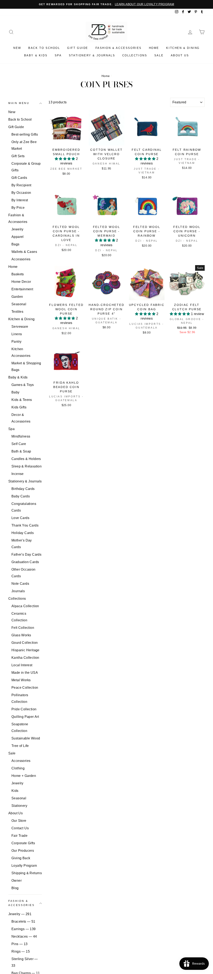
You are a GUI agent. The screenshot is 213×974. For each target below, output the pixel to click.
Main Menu (18, 103)
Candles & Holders (26, 459)
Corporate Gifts (23, 843)
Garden (17, 296)
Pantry (16, 341)
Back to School (44, 47)
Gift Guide (77, 47)
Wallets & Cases (24, 251)
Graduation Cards (25, 562)
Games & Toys (22, 385)
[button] (65, 159)
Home (154, 47)
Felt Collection (22, 627)
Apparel (17, 237)
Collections (134, 55)
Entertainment (22, 289)
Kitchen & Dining (183, 47)
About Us (180, 55)
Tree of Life (20, 746)
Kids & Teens (21, 400)
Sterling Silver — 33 (24, 962)
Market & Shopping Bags (26, 366)
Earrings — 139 (23, 929)
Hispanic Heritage (25, 650)
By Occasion (21, 192)
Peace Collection (24, 687)
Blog (15, 888)
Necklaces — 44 (24, 936)
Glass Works (21, 635)
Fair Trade (19, 835)
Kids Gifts (18, 407)
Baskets (17, 274)
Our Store (18, 820)
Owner (16, 880)
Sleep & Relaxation (26, 466)
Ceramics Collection (19, 617)
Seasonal (18, 304)
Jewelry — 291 (19, 914)
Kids (15, 790)
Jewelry (17, 229)
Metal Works (21, 680)
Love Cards (20, 518)
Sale (158, 55)
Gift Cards (19, 177)
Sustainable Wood (25, 738)
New (17, 47)
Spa (58, 55)
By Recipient (21, 185)
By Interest (19, 200)
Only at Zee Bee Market (24, 145)
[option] (106, 4)
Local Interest (21, 665)
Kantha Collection (25, 657)
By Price (18, 207)
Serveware (19, 326)
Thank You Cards (24, 525)
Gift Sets (18, 156)
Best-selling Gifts (24, 134)
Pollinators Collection (19, 698)
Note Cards (20, 583)
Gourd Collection (24, 642)
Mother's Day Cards (21, 544)
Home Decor (21, 281)
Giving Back (20, 858)
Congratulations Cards (23, 507)
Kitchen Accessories (20, 352)
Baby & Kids (36, 55)
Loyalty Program (24, 865)
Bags (15, 244)
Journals (18, 591)
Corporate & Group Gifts (26, 167)
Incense (17, 474)
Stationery (19, 805)
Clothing (18, 768)
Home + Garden (23, 775)
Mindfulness (20, 436)
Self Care (18, 444)
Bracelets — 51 (23, 921)
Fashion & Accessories (118, 47)
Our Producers (22, 850)
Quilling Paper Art (25, 716)
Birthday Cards (23, 489)
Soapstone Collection (19, 727)
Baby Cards (20, 496)
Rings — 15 (20, 951)
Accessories (20, 259)
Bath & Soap (21, 451)
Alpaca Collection (25, 606)
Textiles (17, 311)
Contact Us (20, 828)
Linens (16, 334)
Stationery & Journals (92, 55)
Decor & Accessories (20, 418)
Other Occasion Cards (23, 573)
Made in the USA (24, 672)
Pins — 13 (19, 944)
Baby (15, 392)
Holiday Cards (22, 533)
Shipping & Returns (26, 873)
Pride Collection (23, 709)
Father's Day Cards (26, 554)
